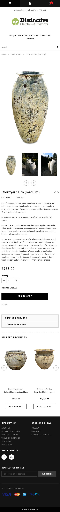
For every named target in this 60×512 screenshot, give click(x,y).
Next (58, 192)
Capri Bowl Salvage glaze (44, 392)
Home (3, 54)
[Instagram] (11, 457)
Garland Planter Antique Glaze (16, 392)
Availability (6, 197)
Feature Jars (16, 54)
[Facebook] (4, 457)
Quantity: (5, 276)
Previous (55, 192)
